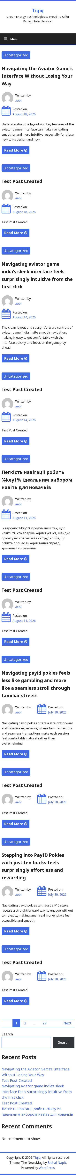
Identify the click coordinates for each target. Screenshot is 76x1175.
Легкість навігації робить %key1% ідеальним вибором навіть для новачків (37, 479)
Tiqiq (38, 10)
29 (44, 1023)
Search (7, 1034)
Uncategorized (16, 55)
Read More (14, 150)
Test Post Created (22, 181)
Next (67, 1023)
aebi (18, 100)
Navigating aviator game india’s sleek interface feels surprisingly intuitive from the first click (37, 1092)
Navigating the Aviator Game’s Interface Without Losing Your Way (37, 76)
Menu (14, 39)
